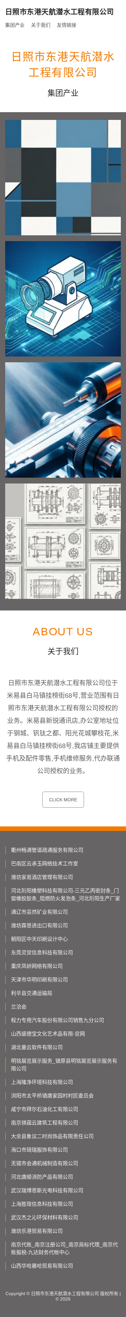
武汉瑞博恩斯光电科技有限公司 (47, 1190)
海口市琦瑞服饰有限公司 (39, 1150)
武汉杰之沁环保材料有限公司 (44, 1217)
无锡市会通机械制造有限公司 (44, 1163)
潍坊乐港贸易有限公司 (37, 1231)
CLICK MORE (63, 799)
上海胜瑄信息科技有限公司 (42, 1204)
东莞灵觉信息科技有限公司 (42, 952)
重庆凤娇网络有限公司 (37, 966)
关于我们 (40, 25)
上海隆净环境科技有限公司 (42, 1082)
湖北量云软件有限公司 (37, 1047)
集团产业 (15, 25)
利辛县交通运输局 (31, 993)
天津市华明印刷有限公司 (39, 979)
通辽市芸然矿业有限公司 (39, 912)
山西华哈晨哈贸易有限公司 (42, 1266)
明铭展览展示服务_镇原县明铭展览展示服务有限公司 (64, 1064)
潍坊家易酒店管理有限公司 (42, 877)
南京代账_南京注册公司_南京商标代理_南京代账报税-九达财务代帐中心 (64, 1248)
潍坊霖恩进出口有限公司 (39, 925)
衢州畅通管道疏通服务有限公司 (47, 850)
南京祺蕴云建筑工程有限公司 (44, 1123)
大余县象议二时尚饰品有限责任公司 (52, 1136)
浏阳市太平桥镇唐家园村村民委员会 (52, 1095)
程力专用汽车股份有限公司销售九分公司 (57, 1020)
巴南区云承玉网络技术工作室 (44, 863)
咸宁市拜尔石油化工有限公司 (44, 1109)
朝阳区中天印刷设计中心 (39, 939)
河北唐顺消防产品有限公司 (42, 1177)
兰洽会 (18, 1007)
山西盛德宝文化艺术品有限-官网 (48, 1034)
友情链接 (66, 25)
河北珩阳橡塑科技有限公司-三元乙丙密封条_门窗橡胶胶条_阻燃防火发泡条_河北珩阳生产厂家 (65, 894)
